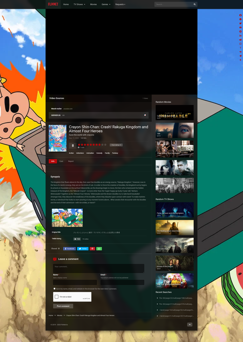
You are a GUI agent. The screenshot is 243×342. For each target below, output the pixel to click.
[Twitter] (240, 23)
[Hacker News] (240, 48)
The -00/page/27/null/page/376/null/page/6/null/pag (180, 304)
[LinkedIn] (240, 36)
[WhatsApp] (240, 44)
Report (71, 161)
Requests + (120, 4)
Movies (93, 4)
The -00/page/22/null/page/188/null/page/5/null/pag (180, 298)
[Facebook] (240, 15)
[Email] (240, 27)
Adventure (80, 153)
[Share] (240, 60)
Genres (105, 4)
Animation (90, 153)
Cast (61, 161)
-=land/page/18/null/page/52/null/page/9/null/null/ (179, 310)
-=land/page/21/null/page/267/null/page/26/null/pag (180, 316)
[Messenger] (240, 19)
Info (52, 161)
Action (71, 153)
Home (66, 4)
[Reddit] (240, 40)
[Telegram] (240, 56)
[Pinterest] (240, 31)
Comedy (99, 153)
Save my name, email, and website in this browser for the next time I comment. (86, 289)
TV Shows (78, 4)
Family (107, 153)
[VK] (240, 52)
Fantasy (115, 153)
